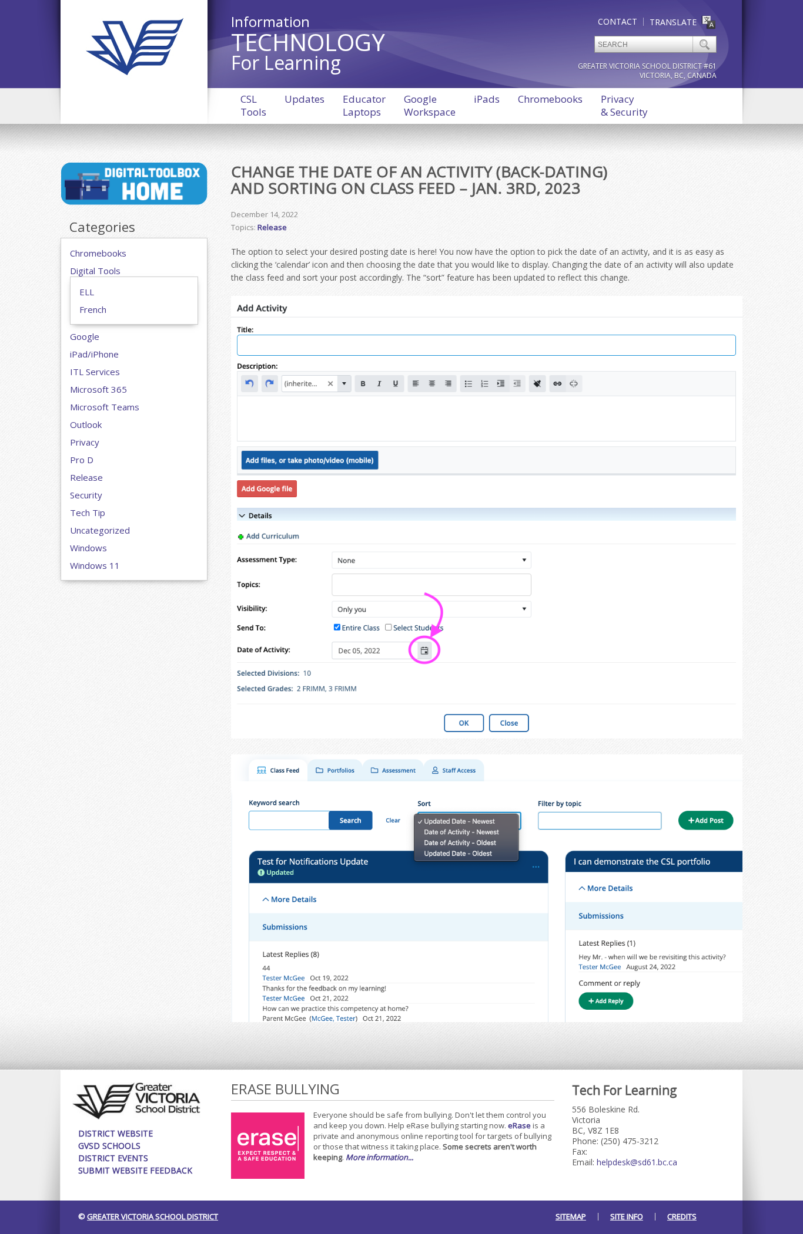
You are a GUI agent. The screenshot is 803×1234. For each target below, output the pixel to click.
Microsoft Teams (104, 407)
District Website (115, 1133)
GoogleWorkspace (430, 105)
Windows (88, 548)
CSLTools (253, 105)
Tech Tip (87, 512)
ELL (86, 292)
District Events (113, 1158)
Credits (682, 1216)
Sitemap (571, 1216)
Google (84, 336)
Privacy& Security (624, 105)
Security (86, 495)
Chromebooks (550, 99)
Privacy (84, 442)
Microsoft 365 (98, 389)
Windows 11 (95, 565)
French (92, 309)
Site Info (626, 1216)
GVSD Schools (109, 1145)
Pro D (81, 460)
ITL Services (95, 371)
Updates (304, 99)
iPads (487, 99)
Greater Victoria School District (152, 1216)
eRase (519, 1125)
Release (86, 477)
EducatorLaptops (364, 105)
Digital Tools (95, 271)
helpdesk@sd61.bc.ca (637, 1162)
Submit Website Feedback (135, 1170)
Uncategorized (100, 530)
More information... (379, 1157)
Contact (617, 21)
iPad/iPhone (94, 354)
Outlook (86, 424)
